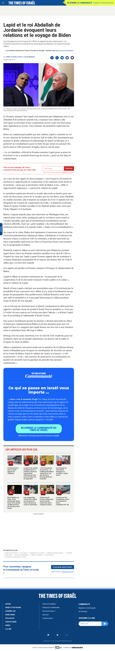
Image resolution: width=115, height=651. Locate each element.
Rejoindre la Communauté (79, 3)
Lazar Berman (29, 57)
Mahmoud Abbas (37, 555)
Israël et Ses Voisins (11, 553)
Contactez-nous (47, 618)
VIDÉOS (7, 625)
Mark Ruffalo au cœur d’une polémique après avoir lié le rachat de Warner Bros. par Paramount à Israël (13, 503)
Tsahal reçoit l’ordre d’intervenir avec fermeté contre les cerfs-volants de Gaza (46, 501)
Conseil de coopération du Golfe (15, 557)
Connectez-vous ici (67, 572)
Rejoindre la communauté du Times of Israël (38, 429)
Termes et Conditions (49, 604)
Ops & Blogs (9, 618)
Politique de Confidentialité (51, 607)
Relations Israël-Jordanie (55, 553)
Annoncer (45, 615)
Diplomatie (8, 555)
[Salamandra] (77, 647)
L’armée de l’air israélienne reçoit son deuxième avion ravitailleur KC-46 (62, 501)
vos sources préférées (65, 50)
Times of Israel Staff (14, 57)
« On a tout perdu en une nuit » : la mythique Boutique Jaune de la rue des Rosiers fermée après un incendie (47, 473)
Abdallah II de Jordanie (37, 553)
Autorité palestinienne (22, 555)
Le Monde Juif (10, 611)
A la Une (8, 629)
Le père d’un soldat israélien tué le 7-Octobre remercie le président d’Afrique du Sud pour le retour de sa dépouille (31, 473)
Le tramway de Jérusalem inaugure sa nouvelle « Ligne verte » (62, 471)
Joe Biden (69, 553)
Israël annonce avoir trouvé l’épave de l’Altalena (12, 470)
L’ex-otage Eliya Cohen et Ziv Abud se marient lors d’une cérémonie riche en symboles (30, 501)
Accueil (8, 604)
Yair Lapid (24, 553)
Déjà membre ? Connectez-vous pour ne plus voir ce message (38, 435)
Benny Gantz (49, 555)
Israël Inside (10, 615)
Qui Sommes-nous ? (48, 611)
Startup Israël (11, 622)
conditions (64, 172)
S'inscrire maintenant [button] (62, 567)
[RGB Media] (59, 647)
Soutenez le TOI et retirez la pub (103, 3)
